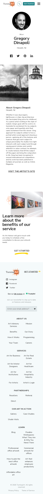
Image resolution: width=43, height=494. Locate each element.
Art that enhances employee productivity (29, 463)
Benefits (13, 332)
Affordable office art (13, 473)
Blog (13, 432)
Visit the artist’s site (21, 171)
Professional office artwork (13, 449)
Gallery (13, 414)
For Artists (13, 382)
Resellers (13, 395)
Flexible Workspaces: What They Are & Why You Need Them (28, 437)
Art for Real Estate (29, 357)
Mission (29, 323)
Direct (13, 401)
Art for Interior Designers (13, 365)
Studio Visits (13, 419)
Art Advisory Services (13, 325)
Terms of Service (28, 490)
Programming (28, 337)
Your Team (13, 343)
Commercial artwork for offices (29, 451)
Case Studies (28, 414)
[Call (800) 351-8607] (19, 4)
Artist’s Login (29, 382)
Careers (29, 343)
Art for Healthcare (28, 365)
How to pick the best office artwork (13, 461)
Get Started (29, 4)
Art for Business (13, 355)
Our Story (29, 332)
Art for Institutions (13, 373)
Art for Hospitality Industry (29, 374)
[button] (38, 4)
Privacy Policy (13, 490)
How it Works (13, 337)
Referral (28, 395)
